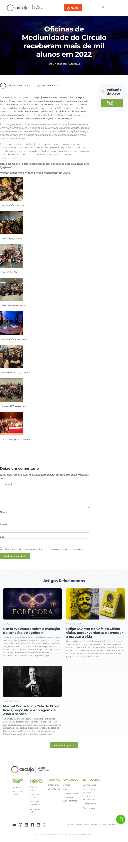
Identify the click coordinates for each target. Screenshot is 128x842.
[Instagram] (20, 825)
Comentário (7, 484)
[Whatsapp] (44, 825)
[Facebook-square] (32, 825)
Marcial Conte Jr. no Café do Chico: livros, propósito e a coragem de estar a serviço (31, 710)
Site (2, 537)
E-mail (4, 524)
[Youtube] (14, 825)
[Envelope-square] (38, 825)
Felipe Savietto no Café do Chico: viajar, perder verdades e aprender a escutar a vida (94, 633)
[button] (112, 103)
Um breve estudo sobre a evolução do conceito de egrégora (31, 631)
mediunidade (29, 127)
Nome (4, 512)
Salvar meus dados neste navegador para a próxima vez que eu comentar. (43, 549)
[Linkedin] (26, 825)
